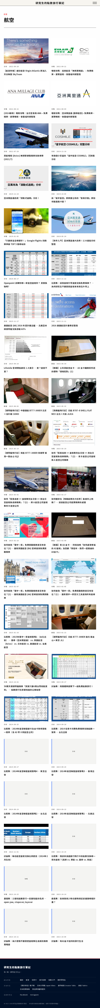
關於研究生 (62, 980)
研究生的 (50, 3)
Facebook (24, 995)
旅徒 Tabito (82, 985)
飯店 (21, 980)
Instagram (34, 995)
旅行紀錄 (42, 980)
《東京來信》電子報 (27, 985)
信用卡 (34, 980)
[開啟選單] (95, 3)
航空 (27, 980)
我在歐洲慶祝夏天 (38, 989)
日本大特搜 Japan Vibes (46, 985)
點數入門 (52, 980)
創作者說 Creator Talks (67, 985)
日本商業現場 (25, 989)
